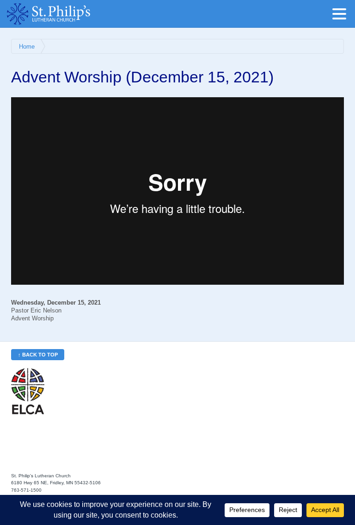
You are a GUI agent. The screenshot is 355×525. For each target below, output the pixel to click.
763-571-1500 (26, 490)
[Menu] (341, 15)
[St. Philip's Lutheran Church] (62, 14)
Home (27, 47)
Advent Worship (32, 318)
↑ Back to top (38, 354)
